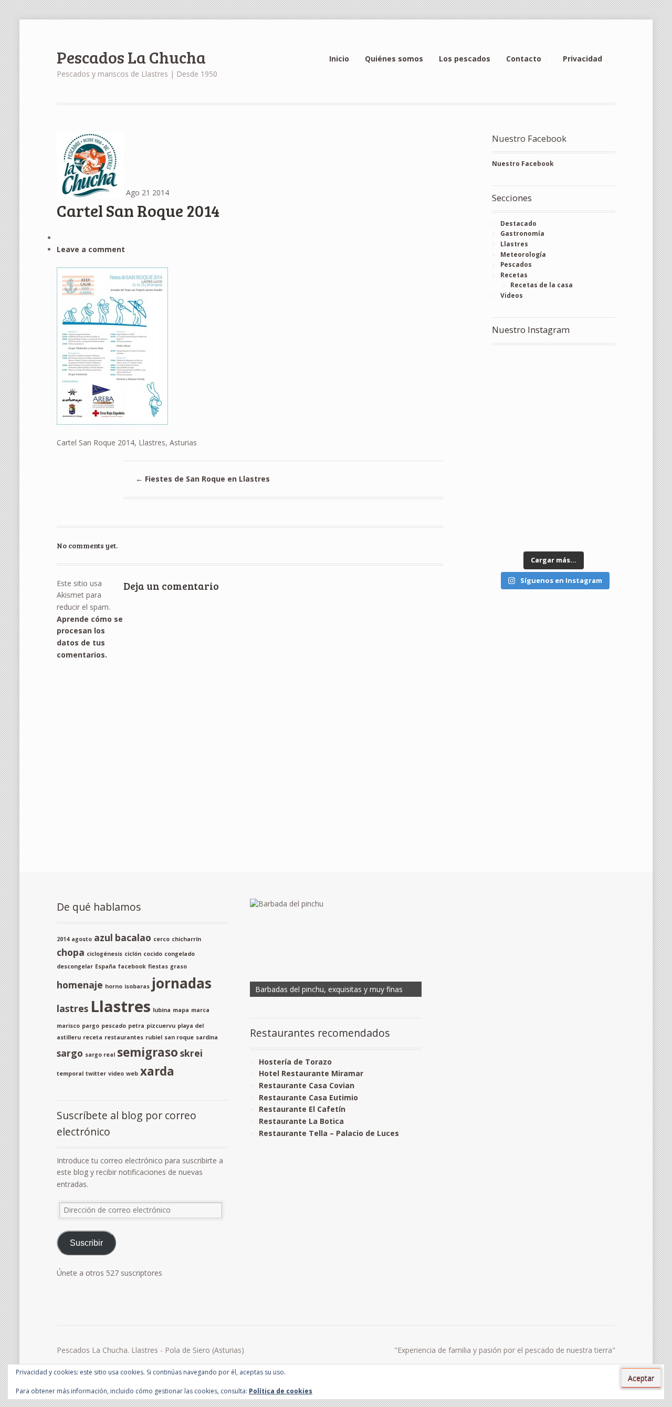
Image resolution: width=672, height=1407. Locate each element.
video (116, 1073)
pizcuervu (160, 1025)
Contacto (523, 59)
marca (200, 1010)
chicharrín (186, 939)
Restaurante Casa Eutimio (308, 1097)
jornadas (182, 983)
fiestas (158, 966)
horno (113, 986)
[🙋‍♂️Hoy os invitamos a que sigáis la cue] (585, 449)
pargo (90, 1025)
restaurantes (123, 1037)
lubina (162, 1010)
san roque (179, 1037)
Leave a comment (91, 249)
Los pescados (464, 59)
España (105, 966)
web (132, 1073)
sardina (207, 1037)
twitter (96, 1073)
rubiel (153, 1037)
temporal (70, 1073)
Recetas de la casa (541, 284)
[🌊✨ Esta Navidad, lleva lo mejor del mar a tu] (585, 373)
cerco (161, 939)
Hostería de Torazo (295, 1062)
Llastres (514, 243)
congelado (179, 953)
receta (92, 1037)
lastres (72, 1008)
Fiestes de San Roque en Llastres (202, 479)
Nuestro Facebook (529, 138)
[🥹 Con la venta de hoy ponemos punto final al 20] (521, 526)
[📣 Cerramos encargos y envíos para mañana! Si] (585, 526)
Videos (511, 295)
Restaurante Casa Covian (306, 1085)
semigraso (147, 1052)
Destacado (518, 223)
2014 (63, 939)
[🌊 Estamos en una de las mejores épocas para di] (585, 487)
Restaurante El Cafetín (302, 1109)
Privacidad (582, 59)
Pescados (516, 264)
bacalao (133, 937)
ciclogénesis (104, 953)
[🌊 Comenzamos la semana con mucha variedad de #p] (521, 487)
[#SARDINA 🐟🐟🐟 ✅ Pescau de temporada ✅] (521, 411)
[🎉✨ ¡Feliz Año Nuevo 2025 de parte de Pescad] (521, 373)
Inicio (339, 59)
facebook (132, 966)
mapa (181, 1010)
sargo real (100, 1054)
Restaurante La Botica (301, 1121)
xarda (157, 1071)
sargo (70, 1053)
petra (136, 1025)
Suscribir (86, 1242)
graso (178, 966)
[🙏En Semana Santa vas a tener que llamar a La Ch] (521, 449)
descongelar (75, 966)
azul (103, 937)
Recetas (514, 274)
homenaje (80, 984)
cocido (152, 953)
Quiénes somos (394, 59)
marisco (68, 1025)
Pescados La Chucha (131, 57)
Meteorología (523, 254)
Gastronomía (522, 233)
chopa (71, 952)
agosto (81, 939)
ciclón (132, 953)
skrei (191, 1053)
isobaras (137, 986)
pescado (113, 1025)
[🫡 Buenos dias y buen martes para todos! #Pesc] (585, 411)
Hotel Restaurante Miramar (311, 1073)
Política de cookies (280, 1391)
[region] (336, 948)
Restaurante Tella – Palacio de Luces (329, 1133)
